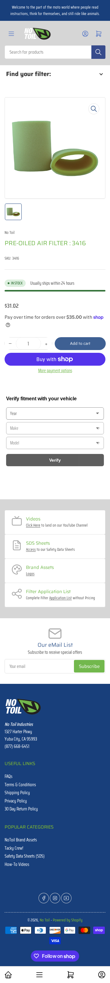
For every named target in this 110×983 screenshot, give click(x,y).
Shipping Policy (17, 792)
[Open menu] (11, 33)
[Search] (98, 52)
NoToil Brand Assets (21, 840)
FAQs (9, 776)
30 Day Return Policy (21, 809)
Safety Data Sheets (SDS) (25, 856)
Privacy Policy (16, 801)
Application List (60, 598)
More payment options (55, 370)
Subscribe (89, 666)
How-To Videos (17, 864)
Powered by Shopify (67, 920)
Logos (30, 573)
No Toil (10, 232)
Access (31, 549)
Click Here (33, 525)
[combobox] (55, 52)
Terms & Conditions (20, 784)
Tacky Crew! (14, 848)
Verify (55, 460)
